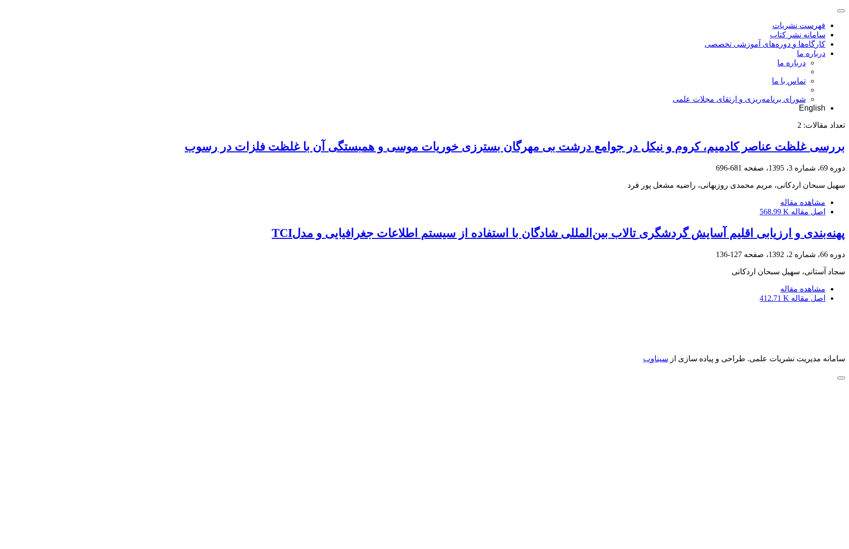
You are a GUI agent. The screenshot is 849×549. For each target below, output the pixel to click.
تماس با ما (789, 81)
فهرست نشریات (798, 25)
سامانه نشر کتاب (797, 34)
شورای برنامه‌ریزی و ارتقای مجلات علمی (739, 99)
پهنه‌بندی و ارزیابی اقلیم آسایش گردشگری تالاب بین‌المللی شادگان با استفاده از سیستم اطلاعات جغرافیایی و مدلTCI (558, 233)
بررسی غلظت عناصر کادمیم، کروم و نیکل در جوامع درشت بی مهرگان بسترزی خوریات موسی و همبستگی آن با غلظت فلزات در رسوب (515, 146)
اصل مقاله (792, 211)
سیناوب (655, 358)
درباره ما (811, 53)
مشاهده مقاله (802, 202)
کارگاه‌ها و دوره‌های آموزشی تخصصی (765, 44)
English (812, 108)
